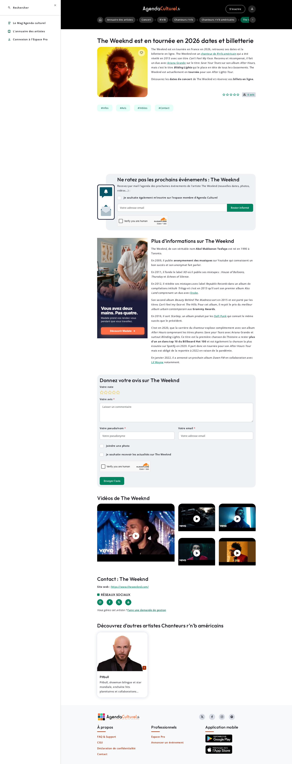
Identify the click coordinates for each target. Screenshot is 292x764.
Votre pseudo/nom (112, 428)
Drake (194, 292)
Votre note (106, 387)
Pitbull (104, 677)
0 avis (251, 95)
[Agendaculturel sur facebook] (212, 717)
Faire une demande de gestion (146, 610)
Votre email (186, 428)
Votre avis (106, 399)
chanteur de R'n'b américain (218, 53)
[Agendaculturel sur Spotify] (232, 717)
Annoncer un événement (167, 742)
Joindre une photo (118, 445)
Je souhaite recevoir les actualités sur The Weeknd (138, 454)
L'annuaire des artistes (26, 31)
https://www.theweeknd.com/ (130, 586)
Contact (102, 754)
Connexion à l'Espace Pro (28, 40)
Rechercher (18, 8)
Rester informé (240, 207)
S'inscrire (235, 9)
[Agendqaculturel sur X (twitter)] (202, 717)
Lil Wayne (157, 362)
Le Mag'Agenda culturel (27, 23)
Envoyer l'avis (112, 481)
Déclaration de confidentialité (116, 748)
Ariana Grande (176, 62)
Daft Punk (220, 316)
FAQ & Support (106, 736)
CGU (100, 742)
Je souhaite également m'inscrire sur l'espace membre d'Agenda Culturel (171, 197)
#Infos (104, 108)
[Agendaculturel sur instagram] (222, 717)
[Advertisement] (176, 142)
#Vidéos (142, 108)
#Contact (164, 108)
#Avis (123, 108)
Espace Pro (158, 736)
